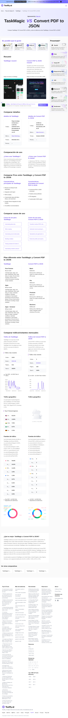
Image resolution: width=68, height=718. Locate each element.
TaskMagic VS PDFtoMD (32, 571)
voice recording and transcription (19, 630)
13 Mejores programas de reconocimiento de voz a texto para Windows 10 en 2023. (7, 635)
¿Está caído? (31, 655)
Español (32, 712)
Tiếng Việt (47, 712)
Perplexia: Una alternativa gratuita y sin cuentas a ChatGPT (47, 617)
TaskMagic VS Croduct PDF (7, 571)
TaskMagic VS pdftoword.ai (44, 571)
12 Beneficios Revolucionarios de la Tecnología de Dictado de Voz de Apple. (7, 691)
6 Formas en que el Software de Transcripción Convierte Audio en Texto (7, 662)
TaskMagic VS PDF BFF (20, 571)
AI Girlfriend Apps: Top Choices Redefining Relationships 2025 (33, 606)
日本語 (22, 712)
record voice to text (19, 623)
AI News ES (30, 649)
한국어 (18, 712)
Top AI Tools (31, 653)
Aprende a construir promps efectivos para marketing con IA (46, 622)
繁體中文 (13, 712)
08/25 (34, 676)
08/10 (30, 687)
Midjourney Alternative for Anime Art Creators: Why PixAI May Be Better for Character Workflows (33, 595)
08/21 (30, 679)
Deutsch (36, 712)
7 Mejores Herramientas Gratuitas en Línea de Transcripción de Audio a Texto (7, 622)
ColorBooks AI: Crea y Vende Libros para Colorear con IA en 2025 (47, 641)
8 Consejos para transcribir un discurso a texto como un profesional (7, 667)
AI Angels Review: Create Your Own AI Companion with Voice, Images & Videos (33, 628)
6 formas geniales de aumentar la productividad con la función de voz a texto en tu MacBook (7, 656)
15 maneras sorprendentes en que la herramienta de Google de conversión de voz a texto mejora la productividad (7, 615)
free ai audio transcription (20, 598)
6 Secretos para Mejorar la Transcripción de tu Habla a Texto (7, 651)
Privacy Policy (58, 591)
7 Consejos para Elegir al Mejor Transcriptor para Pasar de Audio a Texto (7, 640)
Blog (29, 646)
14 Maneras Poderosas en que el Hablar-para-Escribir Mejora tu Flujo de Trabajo (7, 678)
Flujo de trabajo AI (9, 11)
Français (41, 712)
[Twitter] (55, 600)
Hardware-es (31, 651)
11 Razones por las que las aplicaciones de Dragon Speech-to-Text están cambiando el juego (7, 645)
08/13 (34, 682)
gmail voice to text (19, 635)
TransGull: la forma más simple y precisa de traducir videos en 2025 (47, 627)
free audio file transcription (18, 595)
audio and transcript (19, 612)
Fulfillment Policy (58, 589)
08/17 (30, 682)
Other (33, 669)
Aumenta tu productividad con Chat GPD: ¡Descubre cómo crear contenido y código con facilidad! (47, 612)
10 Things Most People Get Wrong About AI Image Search (33, 601)
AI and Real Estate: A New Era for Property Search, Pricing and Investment (32, 634)
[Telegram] (58, 600)
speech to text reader (19, 637)
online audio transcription (20, 592)
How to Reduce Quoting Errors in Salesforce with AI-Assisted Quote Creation (33, 611)
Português (27, 712)
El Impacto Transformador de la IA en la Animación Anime (47, 636)
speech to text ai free (19, 639)
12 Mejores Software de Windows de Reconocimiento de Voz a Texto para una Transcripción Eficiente (7, 685)
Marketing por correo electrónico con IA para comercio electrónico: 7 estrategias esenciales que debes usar (46, 591)
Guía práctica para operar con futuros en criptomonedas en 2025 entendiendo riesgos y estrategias (47, 599)
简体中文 (8, 712)
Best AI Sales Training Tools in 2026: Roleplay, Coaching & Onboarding (33, 640)
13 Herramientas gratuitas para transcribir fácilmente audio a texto (7, 609)
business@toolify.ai (59, 598)
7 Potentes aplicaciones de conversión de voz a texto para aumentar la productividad (7, 595)
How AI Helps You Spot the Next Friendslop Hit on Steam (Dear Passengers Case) (33, 622)
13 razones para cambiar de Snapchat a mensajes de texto (7, 590)
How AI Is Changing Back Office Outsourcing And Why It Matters (33, 617)
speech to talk (18, 641)
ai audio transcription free (20, 614)
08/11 (34, 684)
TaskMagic (18, 11)
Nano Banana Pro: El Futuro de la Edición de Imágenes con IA (46, 632)
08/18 (34, 679)
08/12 (30, 684)
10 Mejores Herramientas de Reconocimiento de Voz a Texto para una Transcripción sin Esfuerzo (7, 602)
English (3, 712)
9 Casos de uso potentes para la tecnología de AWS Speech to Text (7, 697)
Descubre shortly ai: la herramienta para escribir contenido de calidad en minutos (47, 606)
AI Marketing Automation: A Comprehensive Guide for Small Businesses (33, 590)
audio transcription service (20, 600)
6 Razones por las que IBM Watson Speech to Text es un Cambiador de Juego (7, 672)
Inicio (2, 11)
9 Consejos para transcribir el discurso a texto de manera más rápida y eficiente (7, 629)
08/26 (30, 676)
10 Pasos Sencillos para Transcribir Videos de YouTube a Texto (7, 702)
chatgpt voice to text (19, 632)
